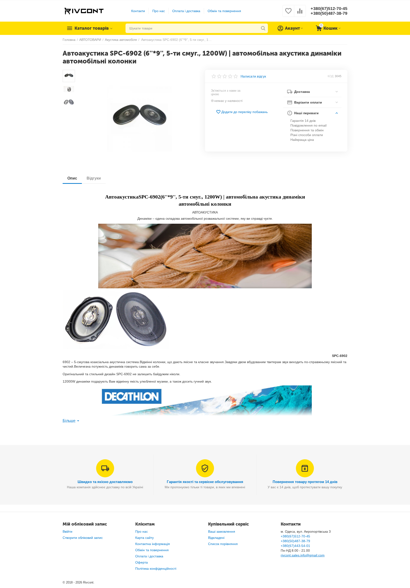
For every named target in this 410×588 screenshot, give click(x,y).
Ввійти (67, 531)
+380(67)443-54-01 (295, 546)
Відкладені (216, 538)
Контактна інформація (152, 544)
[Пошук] (263, 28)
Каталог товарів (92, 28)
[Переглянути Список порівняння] (300, 13)
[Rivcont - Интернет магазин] (84, 11)
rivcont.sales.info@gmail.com (303, 555)
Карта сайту (144, 538)
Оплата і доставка (186, 11)
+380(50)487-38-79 (329, 13)
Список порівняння (223, 544)
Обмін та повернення (224, 11)
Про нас (158, 11)
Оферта (141, 562)
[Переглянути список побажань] (288, 13)
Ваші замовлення (221, 531)
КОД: (331, 76)
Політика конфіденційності (155, 568)
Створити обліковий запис (83, 538)
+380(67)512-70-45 (329, 8)
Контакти (138, 11)
